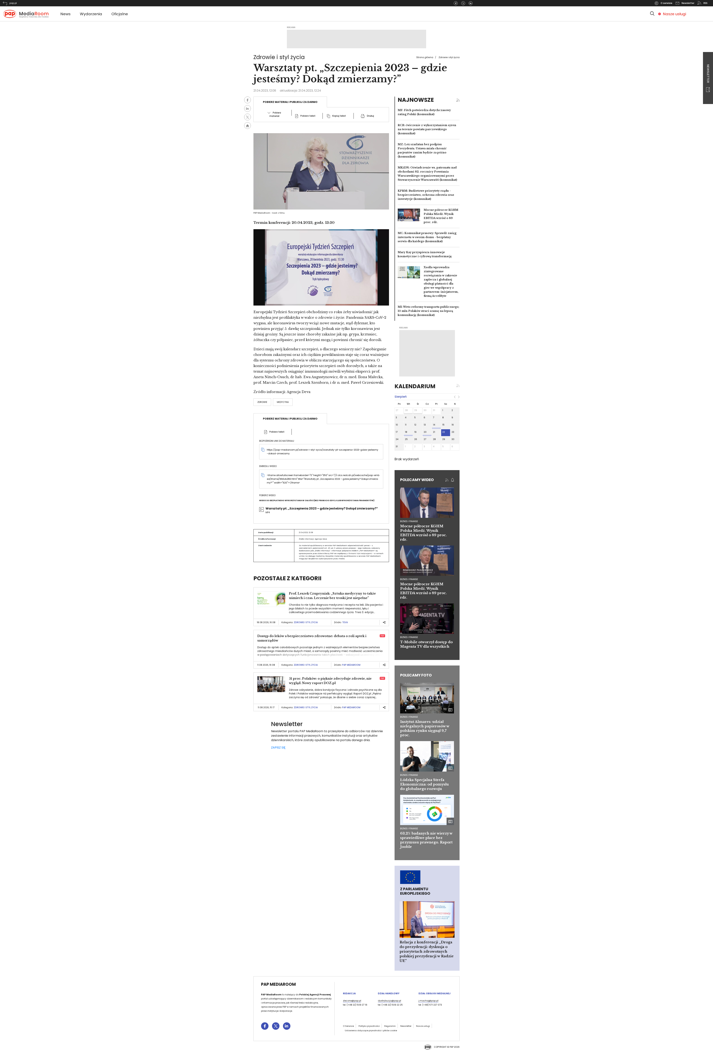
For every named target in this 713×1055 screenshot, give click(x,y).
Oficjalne (119, 14)
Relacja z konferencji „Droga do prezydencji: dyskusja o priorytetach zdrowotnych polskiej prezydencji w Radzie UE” (427, 951)
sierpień (401, 397)
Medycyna (283, 402)
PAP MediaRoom (351, 664)
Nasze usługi (674, 14)
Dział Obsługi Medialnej (434, 993)
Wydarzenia (91, 14)
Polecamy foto (416, 675)
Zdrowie (262, 402)
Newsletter (708, 74)
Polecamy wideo (417, 479)
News (65, 14)
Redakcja (349, 993)
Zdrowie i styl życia (449, 57)
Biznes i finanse (409, 716)
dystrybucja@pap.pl (389, 1000)
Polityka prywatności (369, 1026)
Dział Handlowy (388, 993)
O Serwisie (348, 1026)
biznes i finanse (409, 521)
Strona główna (424, 57)
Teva (345, 622)
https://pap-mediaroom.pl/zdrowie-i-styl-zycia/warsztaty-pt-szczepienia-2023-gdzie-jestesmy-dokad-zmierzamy (322, 451)
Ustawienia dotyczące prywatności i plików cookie (371, 1030)
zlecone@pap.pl (352, 1000)
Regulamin (390, 1026)
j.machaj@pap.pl (428, 1000)
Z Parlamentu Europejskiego (415, 891)
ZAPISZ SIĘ (278, 747)
